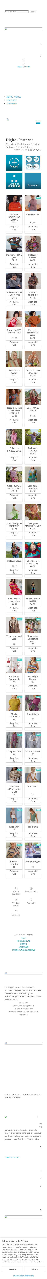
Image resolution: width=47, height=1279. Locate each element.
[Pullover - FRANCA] (33, 437)
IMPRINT (8, 1086)
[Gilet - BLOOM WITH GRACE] (14, 474)
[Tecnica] (33, 159)
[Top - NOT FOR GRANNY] (33, 359)
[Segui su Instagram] (26, 1018)
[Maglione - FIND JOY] (14, 244)
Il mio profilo (31, 891)
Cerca (33, 12)
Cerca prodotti (16, 892)
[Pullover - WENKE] (33, 244)
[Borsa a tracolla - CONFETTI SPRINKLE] (14, 397)
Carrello (16, 914)
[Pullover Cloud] (14, 550)
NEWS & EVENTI (23, 66)
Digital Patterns (25, 147)
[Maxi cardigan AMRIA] (33, 587)
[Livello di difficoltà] (14, 177)
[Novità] (14, 159)
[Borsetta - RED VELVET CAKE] (14, 319)
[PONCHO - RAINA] (14, 359)
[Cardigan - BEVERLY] (33, 474)
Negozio (10, 144)
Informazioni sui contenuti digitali (23, 1011)
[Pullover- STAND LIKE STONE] (14, 203)
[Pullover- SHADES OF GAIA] (33, 319)
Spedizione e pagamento (23, 1005)
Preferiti (31, 903)
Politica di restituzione (23, 1008)
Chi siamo (23, 1002)
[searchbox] (17, 11)
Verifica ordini (16, 904)
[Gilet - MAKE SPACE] (33, 397)
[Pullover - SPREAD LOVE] (14, 437)
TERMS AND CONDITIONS (16, 1089)
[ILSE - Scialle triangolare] (14, 587)
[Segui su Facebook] (21, 1018)
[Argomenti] (33, 177)
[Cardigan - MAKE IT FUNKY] (33, 512)
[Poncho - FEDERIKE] (33, 281)
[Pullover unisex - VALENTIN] (14, 281)
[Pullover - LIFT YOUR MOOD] (33, 550)
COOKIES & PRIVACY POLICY (26, 1086)
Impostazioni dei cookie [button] (23, 1276)
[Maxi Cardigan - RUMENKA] (14, 512)
